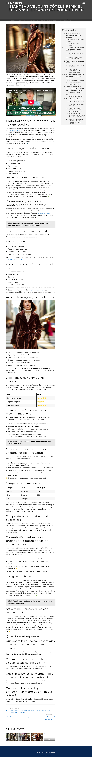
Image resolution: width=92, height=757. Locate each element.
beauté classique (16, 130)
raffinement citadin (37, 290)
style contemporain (44, 213)
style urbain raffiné (15, 259)
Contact (39, 752)
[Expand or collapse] (84, 30)
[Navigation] (84, 2)
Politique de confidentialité (48, 752)
